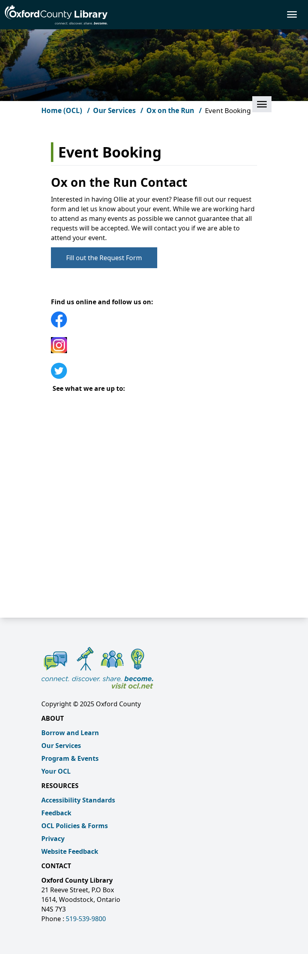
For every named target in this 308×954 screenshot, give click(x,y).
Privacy (53, 838)
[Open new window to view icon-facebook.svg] (154, 319)
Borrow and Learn (70, 732)
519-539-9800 (86, 918)
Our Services (61, 745)
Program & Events (70, 758)
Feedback (56, 812)
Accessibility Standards (78, 800)
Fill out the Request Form (104, 257)
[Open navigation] (205, 14)
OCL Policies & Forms (74, 825)
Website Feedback (69, 851)
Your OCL (56, 771)
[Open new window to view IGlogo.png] (154, 345)
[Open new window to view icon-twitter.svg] (154, 371)
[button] (262, 104)
